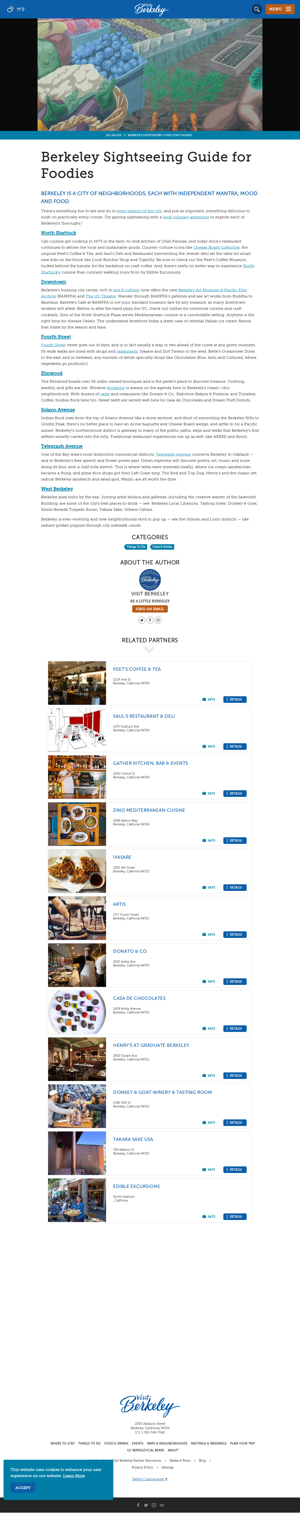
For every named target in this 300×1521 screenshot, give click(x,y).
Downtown (53, 282)
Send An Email (150, 609)
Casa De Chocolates (139, 998)
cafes (105, 394)
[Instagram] (158, 620)
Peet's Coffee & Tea (137, 669)
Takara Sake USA (133, 1139)
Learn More (74, 1476)
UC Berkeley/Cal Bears (145, 1450)
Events (137, 1443)
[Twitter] (141, 620)
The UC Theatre (101, 296)
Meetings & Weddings (209, 1443)
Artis (119, 904)
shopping (116, 388)
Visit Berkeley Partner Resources (136, 1460)
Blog (202, 1460)
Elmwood (51, 373)
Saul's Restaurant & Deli (144, 716)
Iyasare (122, 857)
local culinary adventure (186, 217)
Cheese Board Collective (216, 248)
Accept (23, 1488)
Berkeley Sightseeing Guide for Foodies (160, 135)
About (173, 1450)
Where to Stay (63, 1443)
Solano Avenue (58, 410)
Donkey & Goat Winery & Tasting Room (162, 1092)
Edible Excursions (136, 1186)
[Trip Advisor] (162, 1505)
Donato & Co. (130, 951)
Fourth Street (56, 337)
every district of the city (139, 211)
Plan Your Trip (242, 1443)
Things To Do (136, 547)
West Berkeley (57, 489)
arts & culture (126, 290)
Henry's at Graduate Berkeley (151, 1045)
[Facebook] (150, 620)
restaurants (127, 352)
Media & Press (180, 1460)
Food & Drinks (162, 547)
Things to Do (89, 1443)
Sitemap (167, 1467)
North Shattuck (58, 233)
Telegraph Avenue (62, 446)
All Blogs (114, 135)
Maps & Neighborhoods (167, 1443)
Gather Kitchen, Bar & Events (150, 763)
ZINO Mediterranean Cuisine (149, 810)
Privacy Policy (142, 1467)
